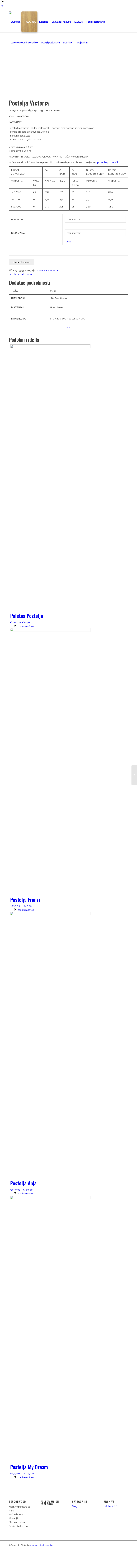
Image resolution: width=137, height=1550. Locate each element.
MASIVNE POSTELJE (48, 270)
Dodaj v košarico (21, 262)
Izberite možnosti (25, 626)
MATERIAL (17, 219)
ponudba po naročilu (108, 162)
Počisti (68, 241)
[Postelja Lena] (134, 775)
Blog (74, 1506)
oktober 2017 (110, 1506)
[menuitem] (15, 21)
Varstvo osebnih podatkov (42, 1545)
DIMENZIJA (18, 233)
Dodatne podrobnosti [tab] (21, 274)
